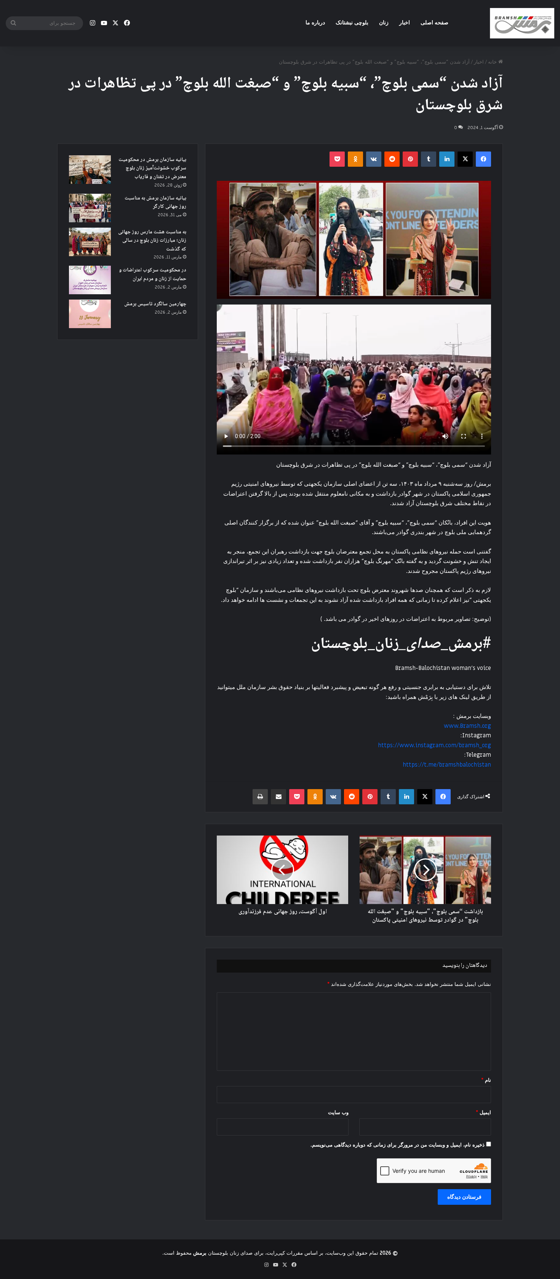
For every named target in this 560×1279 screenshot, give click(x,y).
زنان (384, 22)
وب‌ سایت (338, 1112)
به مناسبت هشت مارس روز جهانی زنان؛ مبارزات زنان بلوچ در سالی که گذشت (152, 241)
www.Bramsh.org (467, 726)
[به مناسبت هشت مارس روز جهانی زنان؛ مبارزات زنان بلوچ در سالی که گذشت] (90, 242)
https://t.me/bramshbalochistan (447, 765)
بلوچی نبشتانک (352, 22)
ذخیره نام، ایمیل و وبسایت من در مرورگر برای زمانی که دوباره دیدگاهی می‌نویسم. (397, 1145)
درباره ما (315, 22)
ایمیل (483, 1112)
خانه (493, 62)
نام (486, 1080)
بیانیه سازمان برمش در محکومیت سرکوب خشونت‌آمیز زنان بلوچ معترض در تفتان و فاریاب (152, 168)
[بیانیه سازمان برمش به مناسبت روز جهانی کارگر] (90, 208)
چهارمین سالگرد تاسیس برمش (155, 304)
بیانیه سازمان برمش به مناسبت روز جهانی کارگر (155, 203)
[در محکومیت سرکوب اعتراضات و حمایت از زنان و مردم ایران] (90, 280)
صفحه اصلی (434, 22)
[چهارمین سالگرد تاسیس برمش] (90, 314)
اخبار (404, 22)
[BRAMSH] (522, 23)
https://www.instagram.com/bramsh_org (434, 745)
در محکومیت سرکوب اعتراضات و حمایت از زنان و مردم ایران (152, 275)
